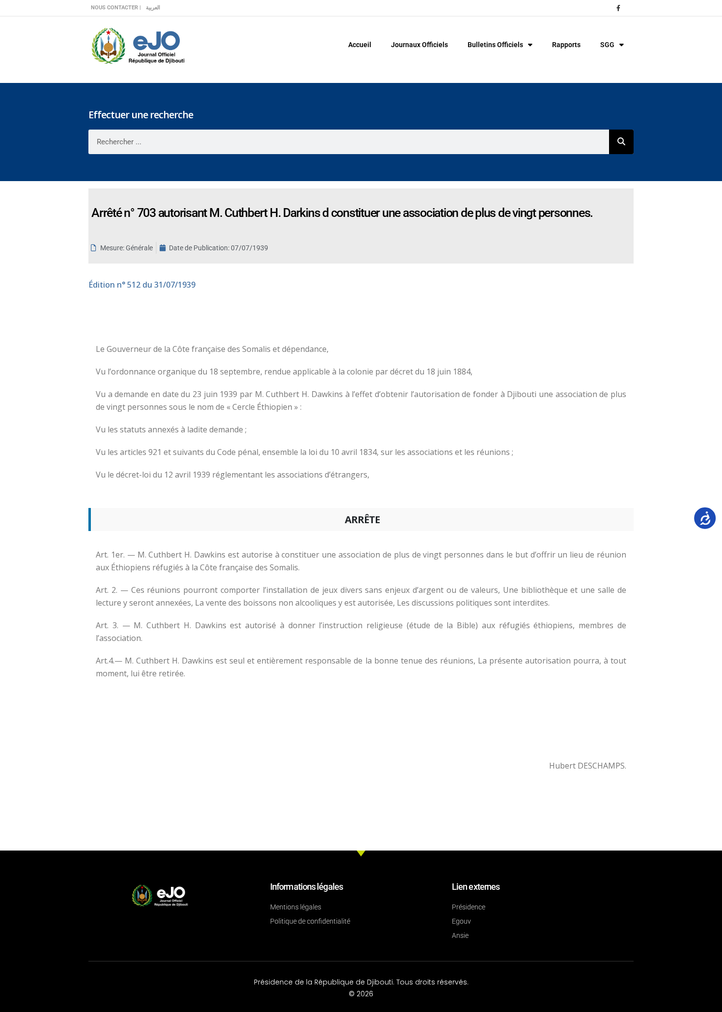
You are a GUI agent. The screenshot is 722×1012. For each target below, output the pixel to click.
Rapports (566, 45)
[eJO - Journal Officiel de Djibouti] (137, 45)
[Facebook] (618, 8)
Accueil (359, 45)
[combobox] (348, 142)
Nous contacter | (116, 7)
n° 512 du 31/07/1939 (141, 284)
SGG (607, 45)
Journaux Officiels (419, 45)
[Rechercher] (621, 142)
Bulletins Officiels (495, 45)
